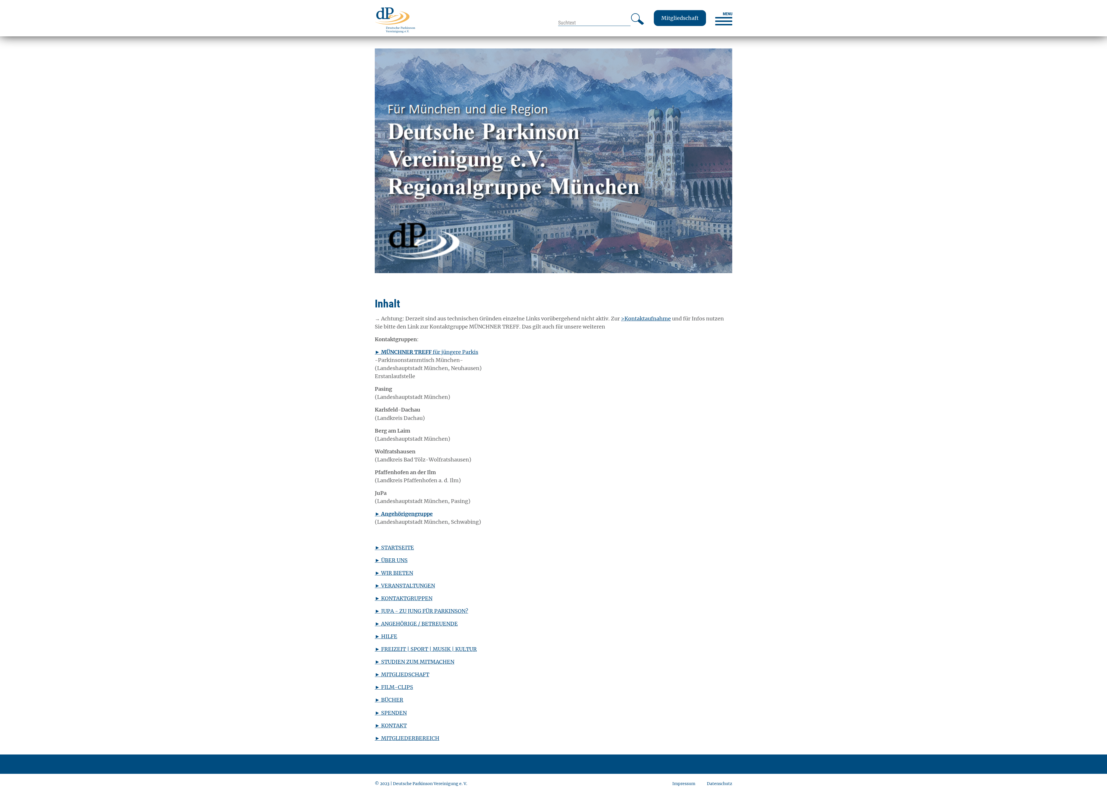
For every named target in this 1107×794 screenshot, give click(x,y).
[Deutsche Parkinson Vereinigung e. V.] (395, 20)
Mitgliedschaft (680, 18)
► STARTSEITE (394, 547)
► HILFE (386, 636)
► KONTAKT (391, 725)
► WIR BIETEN (394, 573)
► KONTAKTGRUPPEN (403, 598)
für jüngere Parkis (426, 352)
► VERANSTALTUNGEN (405, 585)
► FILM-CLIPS (394, 687)
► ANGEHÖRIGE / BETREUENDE (416, 623)
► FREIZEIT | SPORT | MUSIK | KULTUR (426, 649)
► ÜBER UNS (391, 560)
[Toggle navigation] (723, 18)
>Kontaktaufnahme (646, 318)
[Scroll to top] (1093, 780)
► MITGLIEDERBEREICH (407, 738)
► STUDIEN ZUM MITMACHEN (414, 661)
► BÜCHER (389, 700)
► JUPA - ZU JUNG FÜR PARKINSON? (421, 611)
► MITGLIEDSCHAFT (402, 674)
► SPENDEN (391, 712)
